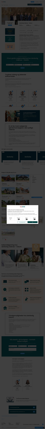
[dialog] (22, 214)
